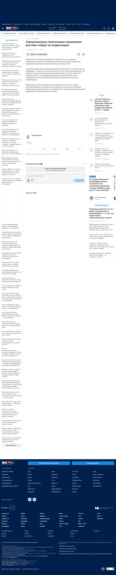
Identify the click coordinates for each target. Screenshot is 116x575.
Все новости (12, 40)
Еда (29, 486)
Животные (31, 489)
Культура (54, 477)
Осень (74, 474)
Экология (96, 480)
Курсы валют (60, 24)
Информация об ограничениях (67, 546)
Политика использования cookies (67, 548)
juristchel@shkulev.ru (43, 556)
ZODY (73, 24)
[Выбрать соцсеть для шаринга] (83, 54)
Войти (32, 181)
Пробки (68, 24)
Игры (78, 24)
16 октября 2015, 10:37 (32, 49)
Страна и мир (97, 477)
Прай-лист (5, 474)
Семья (74, 492)
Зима (53, 471)
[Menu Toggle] (3, 28)
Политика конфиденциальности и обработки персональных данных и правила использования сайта (85, 553)
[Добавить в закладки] (78, 54)
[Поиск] (104, 28)
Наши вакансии (7, 480)
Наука (53, 486)
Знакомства (18, 24)
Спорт (95, 471)
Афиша (44, 24)
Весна (30, 477)
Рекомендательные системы (66, 551)
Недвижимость (7, 24)
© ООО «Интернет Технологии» (30, 569)
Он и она (75, 471)
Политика (75, 477)
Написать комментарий (38, 54)
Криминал (55, 474)
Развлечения (76, 486)
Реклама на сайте (7, 471)
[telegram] (30, 499)
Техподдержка (6, 483)
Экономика (96, 483)
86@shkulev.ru (21, 554)
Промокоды (86, 24)
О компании (6, 477)
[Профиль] (113, 28)
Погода (25, 24)
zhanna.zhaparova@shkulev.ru (9, 562)
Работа (74, 483)
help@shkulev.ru (14, 557)
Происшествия (77, 480)
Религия (75, 489)
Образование (56, 492)
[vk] (34, 499)
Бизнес (30, 474)
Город (30, 480)
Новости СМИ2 (31, 193)
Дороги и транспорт (34, 483)
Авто (29, 471)
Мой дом (54, 483)
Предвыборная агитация (10, 486)
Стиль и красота (98, 474)
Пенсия (29, 142)
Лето (53, 480)
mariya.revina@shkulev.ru (8, 565)
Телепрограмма (35, 24)
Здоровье (31, 492)
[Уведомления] (109, 28)
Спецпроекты (97, 486)
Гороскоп (51, 24)
